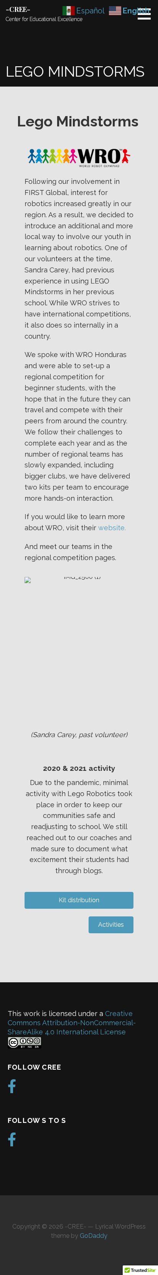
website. (112, 528)
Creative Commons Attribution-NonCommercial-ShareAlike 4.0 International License (72, 1023)
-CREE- (18, 9)
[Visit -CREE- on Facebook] (12, 1089)
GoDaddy (93, 1235)
